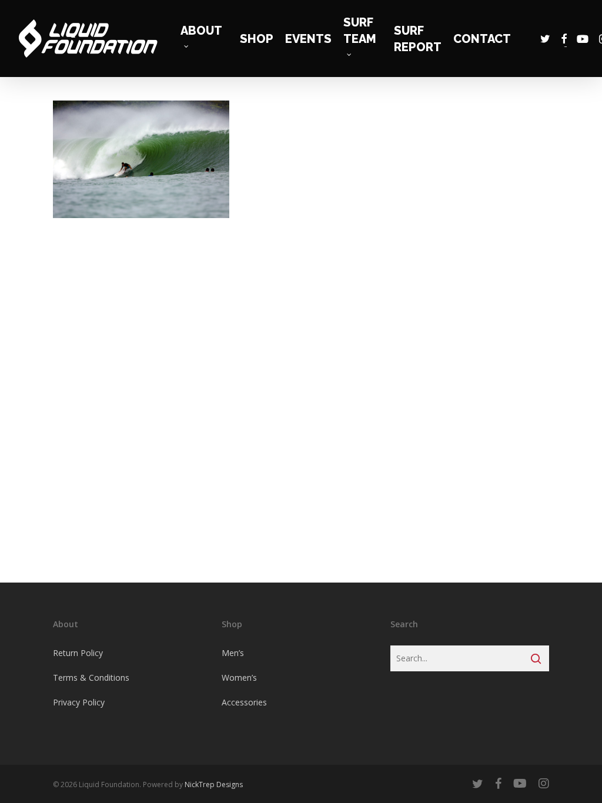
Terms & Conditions (91, 677)
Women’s (239, 677)
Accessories (244, 702)
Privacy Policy (79, 702)
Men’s (233, 652)
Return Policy (78, 652)
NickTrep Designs (214, 784)
